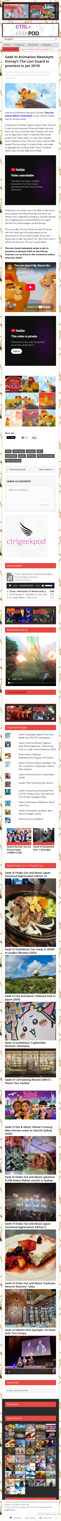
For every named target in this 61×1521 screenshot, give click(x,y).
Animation (47, 72)
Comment (44, 505)
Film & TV (10, 75)
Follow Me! (12, 1404)
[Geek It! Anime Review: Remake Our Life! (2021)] (41, 1461)
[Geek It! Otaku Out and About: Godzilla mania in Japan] (30, 1445)
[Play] (10, 585)
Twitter (7, 45)
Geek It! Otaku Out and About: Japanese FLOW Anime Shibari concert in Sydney (30, 1178)
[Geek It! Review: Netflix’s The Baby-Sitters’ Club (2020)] (41, 1485)
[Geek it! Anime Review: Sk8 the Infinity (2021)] (30, 1477)
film (40, 451)
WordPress (33, 45)
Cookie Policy (9, 1510)
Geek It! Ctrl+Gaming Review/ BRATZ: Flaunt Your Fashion (28, 1081)
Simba (31, 456)
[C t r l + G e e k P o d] (30, 30)
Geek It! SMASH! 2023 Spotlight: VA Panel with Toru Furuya (30, 1331)
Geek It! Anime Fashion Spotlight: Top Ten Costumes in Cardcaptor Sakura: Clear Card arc (37, 766)
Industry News (40, 75)
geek (22, 456)
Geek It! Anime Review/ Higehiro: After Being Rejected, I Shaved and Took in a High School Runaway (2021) (37, 746)
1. (27, 591)
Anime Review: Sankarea (31, 819)
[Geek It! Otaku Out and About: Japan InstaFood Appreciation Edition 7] (41, 1445)
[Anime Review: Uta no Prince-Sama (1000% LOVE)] (19, 835)
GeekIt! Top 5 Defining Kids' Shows (36, 783)
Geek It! (29, 75)
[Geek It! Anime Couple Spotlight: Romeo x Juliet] (51, 1469)
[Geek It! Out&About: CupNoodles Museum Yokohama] (30, 1076)
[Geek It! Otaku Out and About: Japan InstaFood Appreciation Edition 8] (10, 1445)
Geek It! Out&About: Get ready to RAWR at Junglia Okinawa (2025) (29, 951)
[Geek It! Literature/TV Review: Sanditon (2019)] (10, 1469)
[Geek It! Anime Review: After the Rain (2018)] (20, 1493)
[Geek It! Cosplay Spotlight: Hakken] (51, 1485)
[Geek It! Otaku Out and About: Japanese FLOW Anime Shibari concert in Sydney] (30, 1219)
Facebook (19, 45)
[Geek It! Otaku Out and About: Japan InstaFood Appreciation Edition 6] (30, 1453)
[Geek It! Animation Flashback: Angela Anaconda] (42, 11)
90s (8, 451)
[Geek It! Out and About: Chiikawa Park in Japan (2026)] (30, 1039)
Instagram (46, 45)
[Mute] (42, 585)
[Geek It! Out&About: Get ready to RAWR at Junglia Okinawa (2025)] (30, 992)
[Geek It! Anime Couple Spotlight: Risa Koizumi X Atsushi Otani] (10, 1485)
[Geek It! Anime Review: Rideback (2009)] (10, 1493)
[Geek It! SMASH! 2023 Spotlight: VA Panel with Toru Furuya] (30, 1372)
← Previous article (16, 469)
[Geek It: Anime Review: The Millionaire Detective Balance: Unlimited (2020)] (20, 1485)
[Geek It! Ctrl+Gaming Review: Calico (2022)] (16, 11)
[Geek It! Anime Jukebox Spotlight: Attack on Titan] (19, 713)
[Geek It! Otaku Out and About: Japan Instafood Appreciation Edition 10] (30, 945)
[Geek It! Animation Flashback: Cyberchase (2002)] (30, 1485)
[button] (30, 95)
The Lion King (13, 460)
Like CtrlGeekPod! (16, 692)
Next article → (46, 469)
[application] (30, 585)
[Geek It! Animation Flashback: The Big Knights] (51, 1477)
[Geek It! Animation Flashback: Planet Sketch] (10, 1477)
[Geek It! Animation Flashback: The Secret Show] (19, 615)
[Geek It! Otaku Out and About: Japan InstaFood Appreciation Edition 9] (30, 1279)
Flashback (20, 75)
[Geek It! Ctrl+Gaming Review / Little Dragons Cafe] (10, 1461)
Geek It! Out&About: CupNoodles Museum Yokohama (25, 1044)
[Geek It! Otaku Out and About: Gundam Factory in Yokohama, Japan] (20, 1445)
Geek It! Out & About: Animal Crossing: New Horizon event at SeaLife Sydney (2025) (29, 1130)
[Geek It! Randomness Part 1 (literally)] (45, 835)
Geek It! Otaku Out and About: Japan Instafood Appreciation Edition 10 (27, 874)
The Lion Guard (45, 456)
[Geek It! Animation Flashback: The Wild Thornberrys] (20, 1469)
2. (27, 594)
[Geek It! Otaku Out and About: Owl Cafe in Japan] (20, 1453)
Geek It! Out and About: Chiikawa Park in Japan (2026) (30, 997)
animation (19, 451)
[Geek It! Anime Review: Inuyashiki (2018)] (45, 713)
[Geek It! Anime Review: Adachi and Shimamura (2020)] (41, 1477)
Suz (37, 72)
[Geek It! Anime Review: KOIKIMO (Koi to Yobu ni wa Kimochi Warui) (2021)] (30, 1469)
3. (22, 597)
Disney (30, 451)
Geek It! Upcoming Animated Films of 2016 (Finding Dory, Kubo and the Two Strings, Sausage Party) (36, 793)
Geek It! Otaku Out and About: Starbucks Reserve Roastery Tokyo (30, 1284)
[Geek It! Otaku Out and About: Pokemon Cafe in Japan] (51, 1453)
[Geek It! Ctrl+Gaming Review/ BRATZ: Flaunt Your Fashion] (30, 1123)
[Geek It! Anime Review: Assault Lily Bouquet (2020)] (41, 1469)
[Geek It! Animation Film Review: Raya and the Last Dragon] (20, 1477)
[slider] (49, 585)
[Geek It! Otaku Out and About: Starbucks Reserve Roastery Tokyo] (30, 1326)
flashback (11, 456)
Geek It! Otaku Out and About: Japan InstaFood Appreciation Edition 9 (27, 1225)
